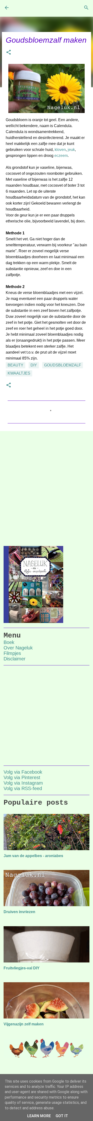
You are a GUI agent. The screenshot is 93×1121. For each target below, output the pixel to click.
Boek (9, 642)
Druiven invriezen (19, 912)
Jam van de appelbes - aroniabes (33, 856)
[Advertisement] (46, 484)
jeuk (71, 150)
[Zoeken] (86, 7)
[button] (8, 52)
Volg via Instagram (23, 783)
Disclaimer (15, 658)
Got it (62, 1116)
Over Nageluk (18, 647)
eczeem (61, 156)
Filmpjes (12, 653)
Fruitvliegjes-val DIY (22, 968)
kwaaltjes (19, 373)
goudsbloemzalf (62, 365)
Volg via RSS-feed (23, 788)
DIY (34, 365)
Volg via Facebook (23, 772)
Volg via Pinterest (22, 777)
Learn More (39, 1116)
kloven (60, 150)
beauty (15, 365)
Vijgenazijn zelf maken (24, 1024)
